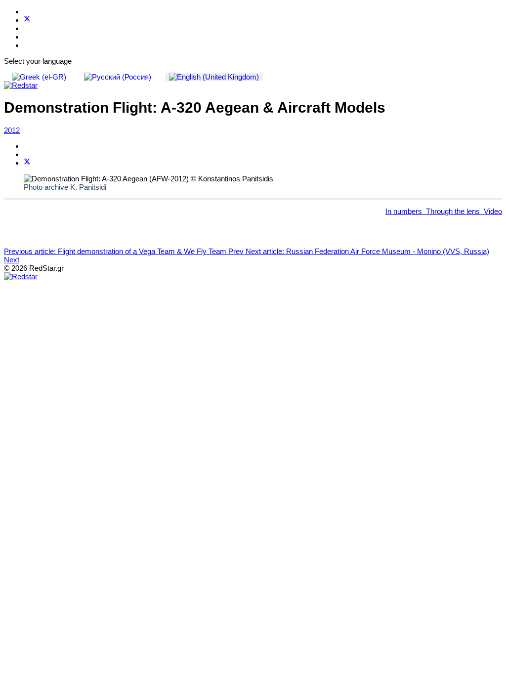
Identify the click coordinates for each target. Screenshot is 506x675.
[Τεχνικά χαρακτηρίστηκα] (424, 211)
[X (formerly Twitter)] (27, 163)
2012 (12, 130)
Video (493, 211)
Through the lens (453, 211)
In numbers (403, 211)
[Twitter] (27, 20)
